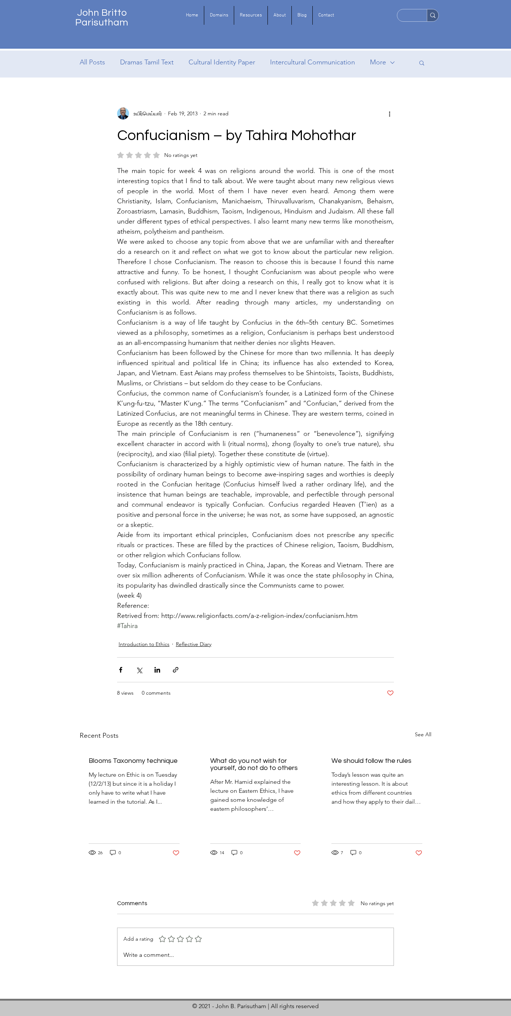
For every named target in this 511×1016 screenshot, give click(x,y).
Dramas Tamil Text (147, 62)
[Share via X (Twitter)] (139, 669)
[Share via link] (175, 669)
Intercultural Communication (312, 62)
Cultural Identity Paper (222, 62)
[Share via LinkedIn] (157, 669)
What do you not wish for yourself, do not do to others (254, 764)
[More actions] (389, 113)
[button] (219, 15)
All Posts (92, 62)
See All (423, 734)
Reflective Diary (193, 644)
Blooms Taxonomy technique (133, 760)
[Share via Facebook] (120, 669)
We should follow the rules (371, 760)
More (378, 62)
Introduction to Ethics (144, 644)
